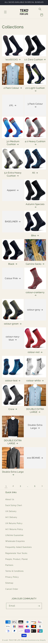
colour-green (11, 323)
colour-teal (11, 380)
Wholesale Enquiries (15, 541)
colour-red (34, 352)
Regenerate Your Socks (16, 553)
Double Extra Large (35, 426)
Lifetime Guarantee (14, 535)
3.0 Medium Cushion (12, 143)
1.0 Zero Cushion (33, 59)
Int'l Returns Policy (14, 529)
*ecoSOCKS (11, 59)
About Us (9, 499)
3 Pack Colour (35, 104)
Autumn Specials (35, 204)
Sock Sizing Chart (13, 505)
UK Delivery (11, 511)
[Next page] (42, 486)
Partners (9, 565)
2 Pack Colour (11, 88)
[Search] (40, 9)
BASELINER (11, 221)
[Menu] (5, 12)
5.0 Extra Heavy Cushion (12, 174)
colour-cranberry (35, 292)
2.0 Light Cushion (35, 88)
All (33, 172)
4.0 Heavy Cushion (35, 141)
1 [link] (6, 486)
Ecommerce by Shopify (37, 640)
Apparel (11, 190)
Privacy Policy (12, 577)
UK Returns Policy (13, 523)
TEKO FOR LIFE (14, 640)
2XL (11, 105)
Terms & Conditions (14, 571)
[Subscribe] (39, 606)
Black (11, 264)
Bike (33, 235)
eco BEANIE (33, 457)
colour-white (33, 380)
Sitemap (9, 583)
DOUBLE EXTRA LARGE (35, 410)
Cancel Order (11, 589)
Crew (11, 409)
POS (22, 640)
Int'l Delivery (11, 517)
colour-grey (33, 309)
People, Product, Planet (16, 559)
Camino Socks (33, 264)
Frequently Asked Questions (18, 547)
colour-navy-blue (13, 338)
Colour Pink (11, 278)
